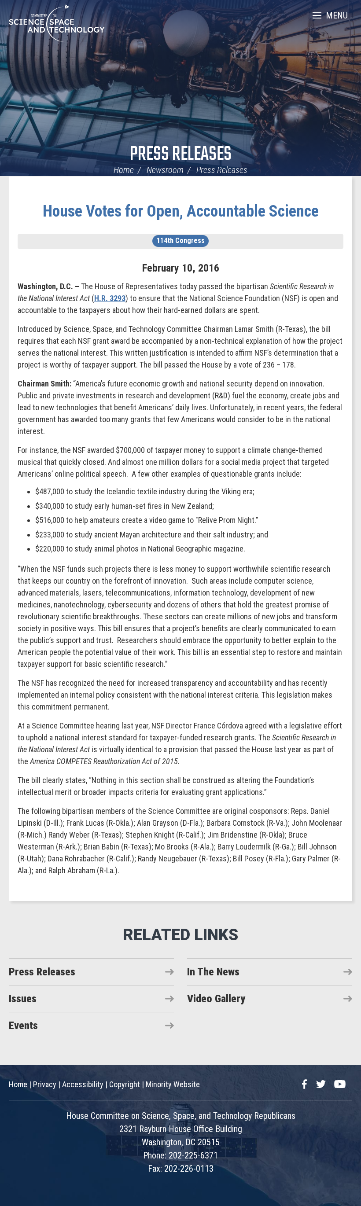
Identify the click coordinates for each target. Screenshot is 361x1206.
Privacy (44, 1084)
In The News (213, 972)
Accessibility (82, 1084)
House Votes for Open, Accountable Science (181, 211)
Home (124, 170)
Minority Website (173, 1084)
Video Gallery (216, 999)
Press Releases (181, 155)
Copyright (124, 1084)
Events (23, 1025)
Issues (23, 999)
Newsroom (165, 170)
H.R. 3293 (109, 298)
